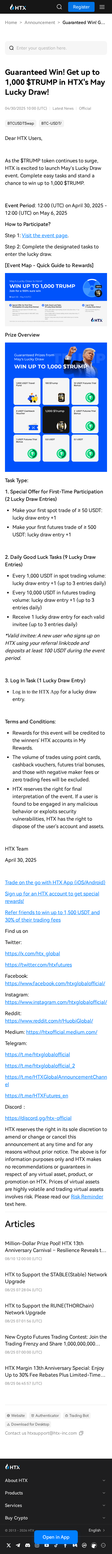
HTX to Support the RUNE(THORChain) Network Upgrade (49, 1309)
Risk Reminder (87, 1197)
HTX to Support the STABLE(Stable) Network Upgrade (56, 1278)
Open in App (56, 1537)
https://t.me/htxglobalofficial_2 (40, 1066)
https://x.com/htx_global (32, 954)
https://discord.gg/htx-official (38, 1118)
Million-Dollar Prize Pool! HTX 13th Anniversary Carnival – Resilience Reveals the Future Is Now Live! (56, 1247)
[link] (20, 123)
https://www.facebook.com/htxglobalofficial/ (55, 983)
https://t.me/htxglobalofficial (37, 1055)
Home (11, 22)
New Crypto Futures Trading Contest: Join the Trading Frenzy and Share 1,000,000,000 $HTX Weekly (56, 1340)
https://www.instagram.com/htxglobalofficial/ (56, 1002)
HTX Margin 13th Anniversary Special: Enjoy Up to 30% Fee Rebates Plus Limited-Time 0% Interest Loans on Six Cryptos (54, 1372)
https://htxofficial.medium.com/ (61, 1032)
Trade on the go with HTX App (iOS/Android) (55, 882)
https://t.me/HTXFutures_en (36, 1096)
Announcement (40, 22)
